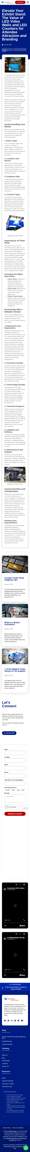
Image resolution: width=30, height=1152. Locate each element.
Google (8, 790)
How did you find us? (10, 787)
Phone (6, 772)
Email (6, 764)
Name (6, 749)
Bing (18, 790)
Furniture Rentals (7, 1044)
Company (7, 757)
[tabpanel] (15, 1104)
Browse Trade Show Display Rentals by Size (14, 1037)
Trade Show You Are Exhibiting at (13, 780)
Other (23, 790)
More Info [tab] (7, 1117)
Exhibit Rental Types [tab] (10, 1091)
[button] (25, 1147)
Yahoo (13, 790)
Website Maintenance (12, 1138)
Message (6, 793)
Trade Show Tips (7, 49)
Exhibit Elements (7, 1041)
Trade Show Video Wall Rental (14, 50)
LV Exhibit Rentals (19, 535)
